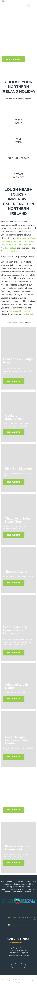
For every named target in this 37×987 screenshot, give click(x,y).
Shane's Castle (16, 571)
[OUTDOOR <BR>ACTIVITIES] (18, 166)
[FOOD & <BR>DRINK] (18, 112)
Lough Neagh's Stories (16, 795)
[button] (28, 5)
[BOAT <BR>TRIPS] (18, 131)
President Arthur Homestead (17, 848)
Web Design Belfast (9, 980)
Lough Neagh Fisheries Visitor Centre (17, 740)
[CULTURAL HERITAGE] (18, 150)
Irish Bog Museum (18, 468)
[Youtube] (23, 965)
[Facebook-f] (13, 965)
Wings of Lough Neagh (16, 686)
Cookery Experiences (14, 417)
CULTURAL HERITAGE (18, 158)
